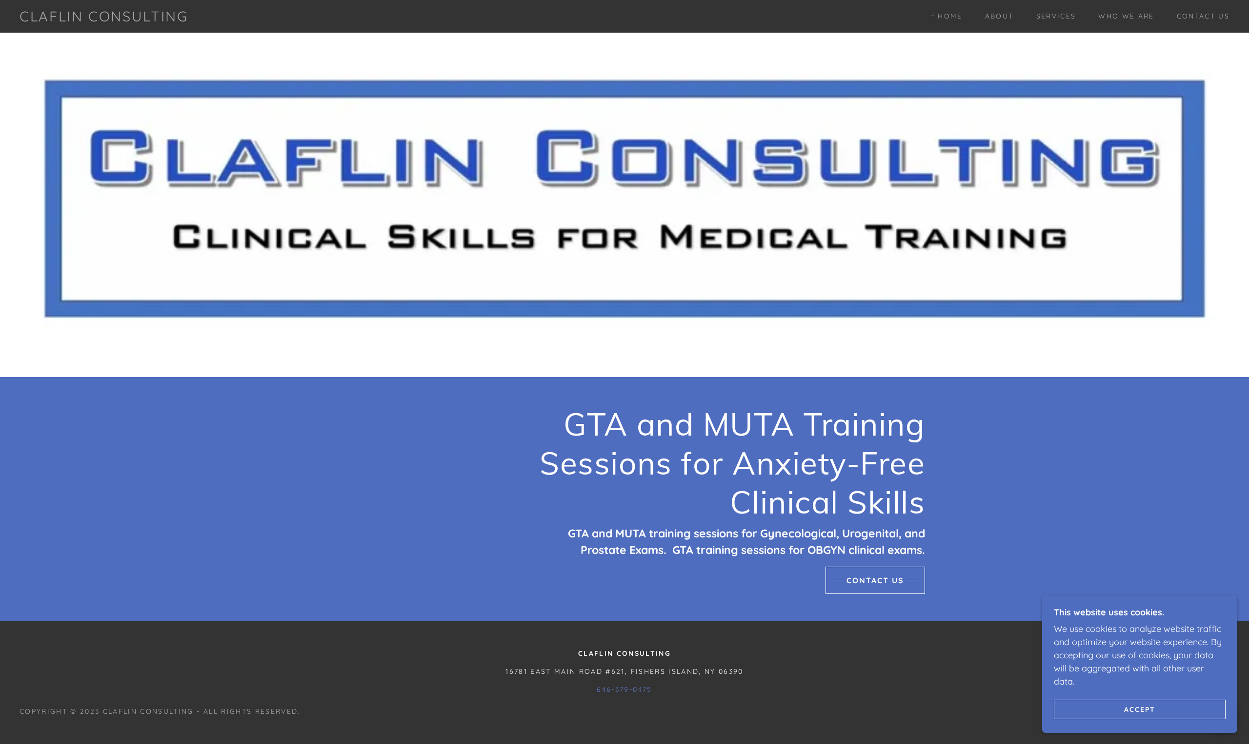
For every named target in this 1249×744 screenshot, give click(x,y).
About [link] (999, 16)
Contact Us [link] (1203, 16)
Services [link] (1056, 16)
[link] (104, 18)
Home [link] (950, 16)
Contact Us (875, 580)
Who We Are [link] (1126, 16)
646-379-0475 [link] (624, 689)
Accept (1139, 709)
